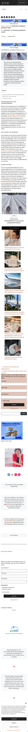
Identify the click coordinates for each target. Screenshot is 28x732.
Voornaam (3, 381)
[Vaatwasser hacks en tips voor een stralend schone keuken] (13, 348)
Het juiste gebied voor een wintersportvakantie (13, 94)
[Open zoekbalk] (21, 9)
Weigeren (14, 722)
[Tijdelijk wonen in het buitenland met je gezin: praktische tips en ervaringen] (13, 281)
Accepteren (14, 719)
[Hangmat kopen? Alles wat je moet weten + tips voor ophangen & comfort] (13, 259)
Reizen (7, 26)
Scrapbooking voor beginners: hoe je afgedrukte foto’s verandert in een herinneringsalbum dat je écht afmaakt (14, 335)
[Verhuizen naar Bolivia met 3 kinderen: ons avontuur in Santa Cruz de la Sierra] (13, 303)
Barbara (4, 36)
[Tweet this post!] (4, 17)
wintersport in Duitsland (7, 150)
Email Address (5, 394)
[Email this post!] (14, 17)
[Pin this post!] (9, 17)
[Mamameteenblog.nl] (4, 9)
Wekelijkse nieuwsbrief (8, 587)
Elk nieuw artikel (6, 589)
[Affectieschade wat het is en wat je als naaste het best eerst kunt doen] (13, 238)
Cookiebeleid (9, 730)
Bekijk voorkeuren (14, 726)
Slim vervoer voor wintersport (9, 96)
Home (2, 26)
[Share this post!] (2, 17)
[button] (26, 703)
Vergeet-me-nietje (7, 98)
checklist (14, 179)
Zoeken (23, 413)
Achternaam (4, 387)
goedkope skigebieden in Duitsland (16, 116)
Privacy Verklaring (16, 730)
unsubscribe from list (14, 408)
